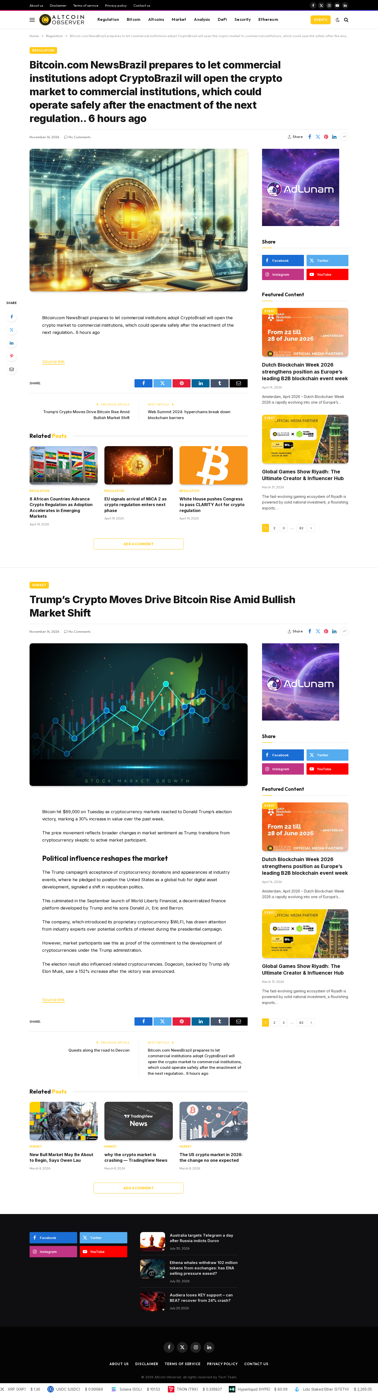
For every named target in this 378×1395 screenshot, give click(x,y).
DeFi (222, 19)
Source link (53, 361)
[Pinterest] (11, 356)
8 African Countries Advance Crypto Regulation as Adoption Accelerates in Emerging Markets (61, 507)
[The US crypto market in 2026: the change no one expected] (213, 1121)
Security (243, 19)
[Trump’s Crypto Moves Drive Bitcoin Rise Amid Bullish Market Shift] (139, 714)
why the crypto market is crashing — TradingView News (135, 1157)
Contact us (141, 5)
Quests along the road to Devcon (99, 1050)
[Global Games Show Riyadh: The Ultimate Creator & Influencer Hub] (305, 439)
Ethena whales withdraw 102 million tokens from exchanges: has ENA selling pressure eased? (204, 1268)
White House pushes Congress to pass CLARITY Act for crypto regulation (212, 504)
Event (270, 311)
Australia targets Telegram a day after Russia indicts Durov (201, 1238)
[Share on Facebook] (309, 137)
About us (36, 5)
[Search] (345, 19)
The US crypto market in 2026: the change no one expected (211, 1157)
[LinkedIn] (11, 343)
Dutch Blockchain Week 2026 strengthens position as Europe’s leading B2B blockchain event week (305, 372)
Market (179, 19)
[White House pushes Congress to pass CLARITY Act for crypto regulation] (213, 465)
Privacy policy (116, 5)
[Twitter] (11, 330)
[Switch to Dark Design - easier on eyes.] (338, 20)
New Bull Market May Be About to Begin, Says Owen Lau (61, 1157)
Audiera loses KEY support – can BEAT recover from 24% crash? (201, 1298)
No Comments (80, 137)
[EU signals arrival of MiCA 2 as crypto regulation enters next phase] (138, 465)
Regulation (108, 19)
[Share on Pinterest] (326, 137)
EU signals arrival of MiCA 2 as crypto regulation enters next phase (135, 504)
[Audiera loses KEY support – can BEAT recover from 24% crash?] (152, 1301)
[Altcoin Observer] (62, 20)
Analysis (202, 19)
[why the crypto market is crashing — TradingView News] (138, 1121)
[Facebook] (11, 316)
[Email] (11, 369)
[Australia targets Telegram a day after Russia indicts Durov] (152, 1241)
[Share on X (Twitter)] (318, 137)
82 (301, 528)
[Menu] (32, 19)
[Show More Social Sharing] (344, 137)
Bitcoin (133, 19)
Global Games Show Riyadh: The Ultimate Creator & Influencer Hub (303, 475)
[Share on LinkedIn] (334, 137)
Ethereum (268, 19)
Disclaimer (58, 5)
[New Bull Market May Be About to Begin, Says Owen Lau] (64, 1121)
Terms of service (85, 5)
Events (320, 20)
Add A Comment (138, 544)
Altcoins (156, 19)
